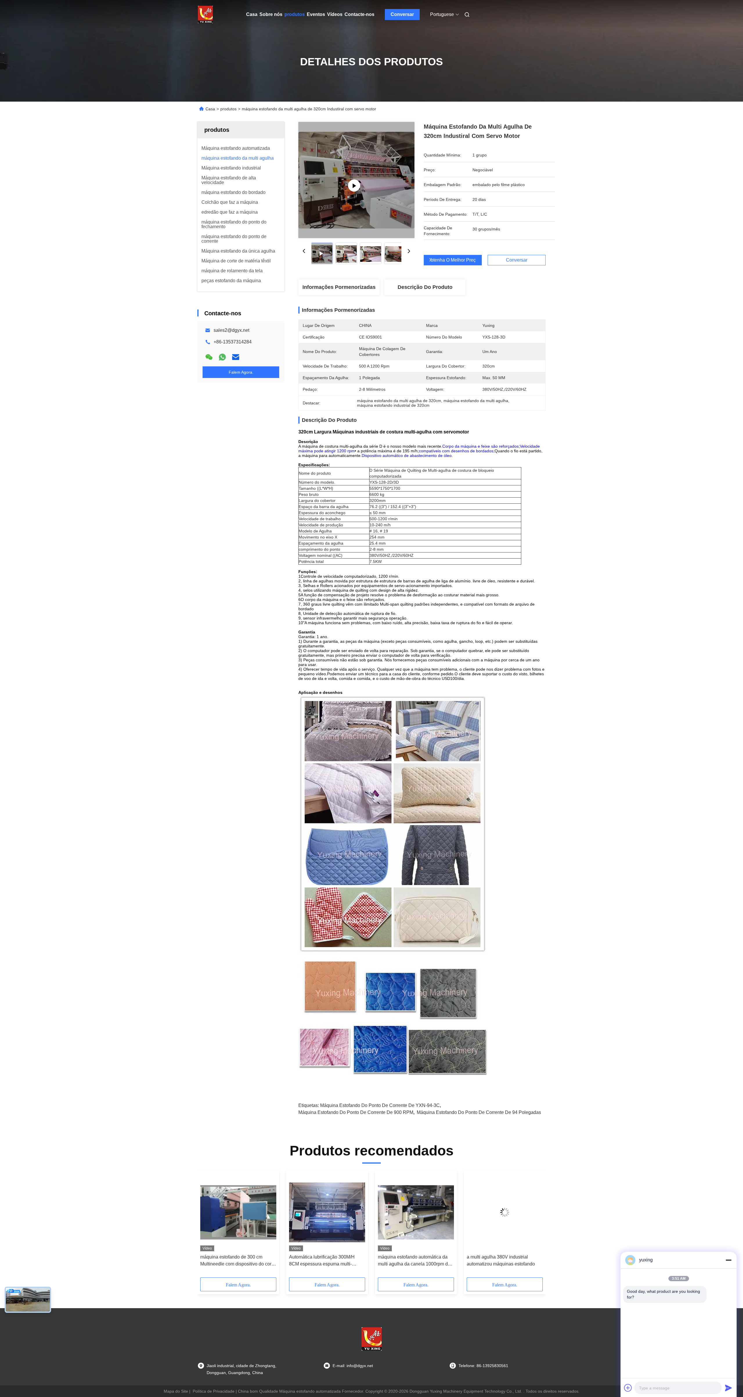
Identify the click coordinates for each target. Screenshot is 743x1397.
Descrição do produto (425, 287)
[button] (207, 1226)
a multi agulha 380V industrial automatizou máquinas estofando (501, 1260)
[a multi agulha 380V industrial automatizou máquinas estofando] (505, 1212)
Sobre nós (270, 14)
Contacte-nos (359, 14)
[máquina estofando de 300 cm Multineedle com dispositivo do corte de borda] (238, 1212)
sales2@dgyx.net (231, 330)
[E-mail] (235, 357)
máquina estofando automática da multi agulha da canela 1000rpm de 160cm (414, 1261)
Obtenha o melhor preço (453, 260)
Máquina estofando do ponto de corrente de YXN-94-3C (380, 1105)
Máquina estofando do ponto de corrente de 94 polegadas (479, 1112)
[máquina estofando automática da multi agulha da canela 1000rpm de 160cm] (416, 1212)
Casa (251, 14)
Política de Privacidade (214, 1391)
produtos (294, 14)
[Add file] (628, 1387)
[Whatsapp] (222, 357)
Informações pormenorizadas (339, 287)
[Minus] (728, 1259)
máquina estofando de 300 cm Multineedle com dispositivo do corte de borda (237, 1261)
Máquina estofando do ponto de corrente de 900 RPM (355, 1112)
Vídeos (334, 14)
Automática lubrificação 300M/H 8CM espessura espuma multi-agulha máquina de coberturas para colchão (325, 1261)
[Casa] (205, 14)
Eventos (316, 14)
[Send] (728, 1387)
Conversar (402, 14)
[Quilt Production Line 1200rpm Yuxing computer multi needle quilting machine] (356, 180)
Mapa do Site (176, 1391)
